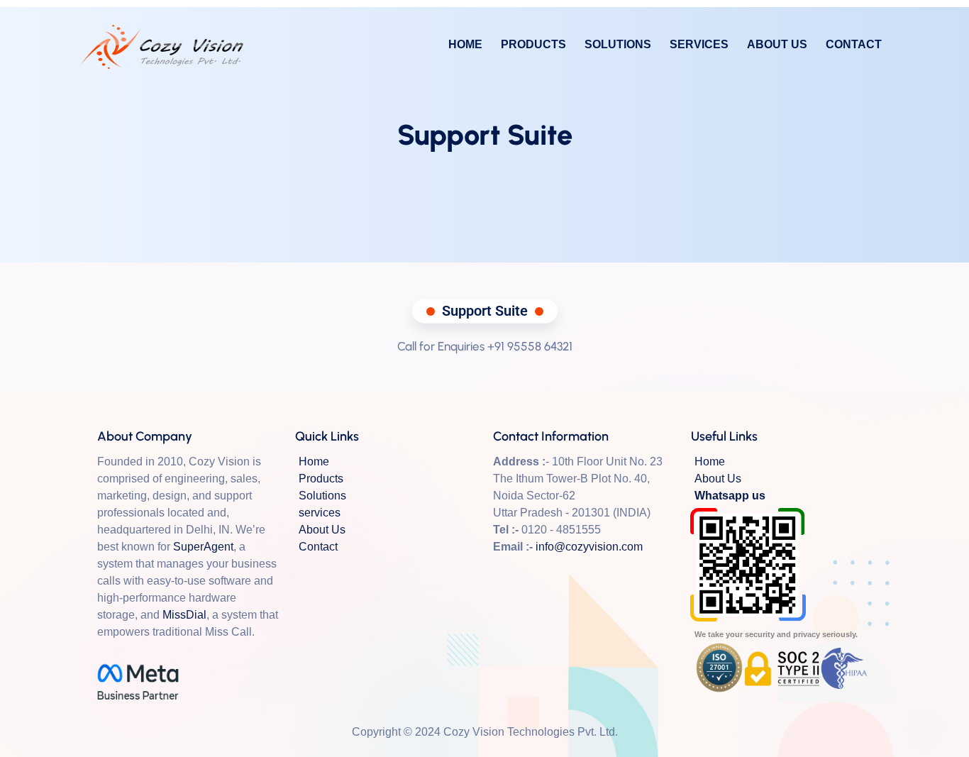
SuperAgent (203, 547)
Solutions (618, 44)
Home (465, 44)
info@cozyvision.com (589, 547)
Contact (854, 44)
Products (533, 44)
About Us (777, 44)
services (699, 44)
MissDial (184, 615)
